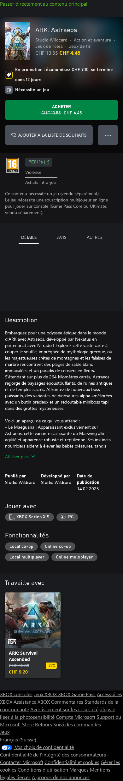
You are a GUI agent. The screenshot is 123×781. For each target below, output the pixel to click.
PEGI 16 (35, 162)
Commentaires (67, 701)
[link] (33, 635)
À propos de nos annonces (61, 777)
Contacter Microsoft (21, 762)
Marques (79, 769)
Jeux (4, 732)
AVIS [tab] (61, 237)
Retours (43, 724)
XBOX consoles (16, 694)
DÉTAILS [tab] (29, 237)
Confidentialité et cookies (71, 762)
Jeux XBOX (46, 694)
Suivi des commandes (77, 724)
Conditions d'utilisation (43, 769)
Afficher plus (17, 456)
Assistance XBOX (32, 701)
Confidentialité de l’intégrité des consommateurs (53, 754)
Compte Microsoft (75, 716)
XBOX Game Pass (77, 694)
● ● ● (108, 135)
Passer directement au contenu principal (43, 3)
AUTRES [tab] (94, 237)
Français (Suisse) (18, 739)
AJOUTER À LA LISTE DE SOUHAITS (52, 135)
